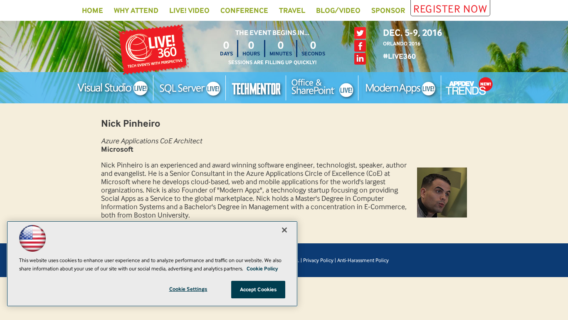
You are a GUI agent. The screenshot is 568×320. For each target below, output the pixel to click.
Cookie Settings (188, 289)
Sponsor (388, 10)
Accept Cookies (258, 289)
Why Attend (136, 10)
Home (92, 10)
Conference (244, 10)
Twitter (360, 33)
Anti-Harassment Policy (363, 260)
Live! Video (189, 10)
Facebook (360, 46)
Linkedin (360, 59)
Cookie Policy (262, 268)
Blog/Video (338, 10)
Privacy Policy (318, 260)
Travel (292, 10)
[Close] (284, 230)
